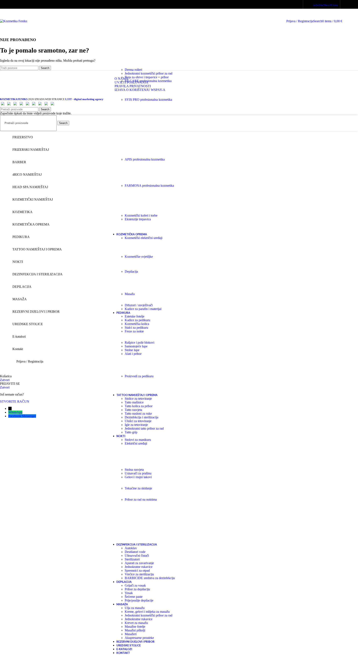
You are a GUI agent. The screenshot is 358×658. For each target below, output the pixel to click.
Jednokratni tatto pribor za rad (144, 428)
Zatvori (5, 380)
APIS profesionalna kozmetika (145, 159)
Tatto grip (131, 432)
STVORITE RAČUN (14, 401)
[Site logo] (13, 21)
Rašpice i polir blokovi (139, 342)
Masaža (130, 294)
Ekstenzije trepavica (138, 219)
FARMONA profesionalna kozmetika (149, 185)
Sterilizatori (132, 559)
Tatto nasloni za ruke (138, 413)
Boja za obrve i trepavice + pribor (147, 77)
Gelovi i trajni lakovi (138, 477)
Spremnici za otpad (137, 570)
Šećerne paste (134, 596)
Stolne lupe (132, 350)
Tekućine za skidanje (138, 488)
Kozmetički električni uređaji (143, 238)
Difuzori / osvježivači (139, 305)
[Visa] (27, 105)
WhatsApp (15, 412)
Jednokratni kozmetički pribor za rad (148, 73)
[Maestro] (40, 105)
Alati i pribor (133, 353)
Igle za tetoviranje (136, 424)
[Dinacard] (15, 105)
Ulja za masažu (135, 608)
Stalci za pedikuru (136, 327)
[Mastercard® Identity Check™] (52, 105)
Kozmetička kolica (137, 324)
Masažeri (131, 634)
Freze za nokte (134, 331)
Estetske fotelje (134, 316)
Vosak (129, 593)
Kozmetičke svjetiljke (139, 256)
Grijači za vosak (135, 585)
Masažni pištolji (135, 630)
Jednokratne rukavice (138, 567)
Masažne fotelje (135, 626)
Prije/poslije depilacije (139, 600)
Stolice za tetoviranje (138, 398)
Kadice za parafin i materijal (143, 309)
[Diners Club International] (21, 105)
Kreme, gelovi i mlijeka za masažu (147, 611)
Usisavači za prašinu (138, 473)
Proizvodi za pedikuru (139, 376)
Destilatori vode (135, 552)
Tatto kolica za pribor (138, 406)
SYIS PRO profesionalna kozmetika (148, 99)
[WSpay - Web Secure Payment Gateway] (2, 105)
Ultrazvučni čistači (137, 555)
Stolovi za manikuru (138, 439)
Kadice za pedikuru (137, 320)
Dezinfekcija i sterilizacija (141, 417)
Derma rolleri (133, 69)
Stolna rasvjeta (134, 469)
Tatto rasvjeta (133, 410)
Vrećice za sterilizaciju (139, 574)
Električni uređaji (136, 443)
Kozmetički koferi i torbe (141, 215)
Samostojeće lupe (136, 346)
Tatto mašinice (134, 402)
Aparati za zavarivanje (139, 563)
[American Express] (9, 105)
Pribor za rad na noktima (141, 499)
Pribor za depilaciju (137, 589)
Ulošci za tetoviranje (138, 421)
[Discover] (46, 105)
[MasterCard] (33, 105)
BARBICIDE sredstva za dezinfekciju (150, 578)
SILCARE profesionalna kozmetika (148, 81)
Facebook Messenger (22, 416)
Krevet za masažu (136, 623)
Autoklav (131, 548)
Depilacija (131, 271)
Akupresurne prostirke (139, 638)
